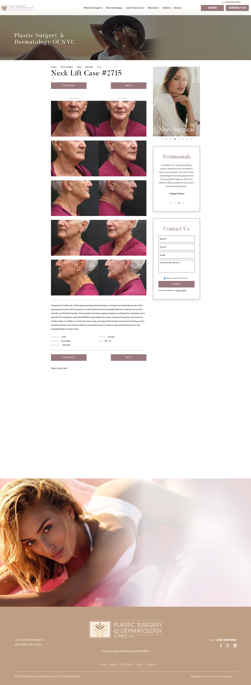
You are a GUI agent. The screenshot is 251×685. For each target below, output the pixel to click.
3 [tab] (170, 139)
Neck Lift (89, 67)
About (177, 8)
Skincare (153, 8)
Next (129, 85)
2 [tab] (166, 139)
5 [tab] (179, 139)
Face (79, 67)
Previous (69, 85)
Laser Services (135, 8)
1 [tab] (162, 139)
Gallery (166, 8)
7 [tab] (187, 139)
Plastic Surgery (93, 8)
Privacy (178, 290)
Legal (139, 665)
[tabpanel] (176, 101)
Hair (176, 130)
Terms (184, 290)
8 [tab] (191, 139)
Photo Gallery (67, 67)
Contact (127, 665)
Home (54, 67)
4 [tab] (174, 139)
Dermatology (114, 8)
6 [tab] (183, 139)
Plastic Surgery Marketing (116, 651)
